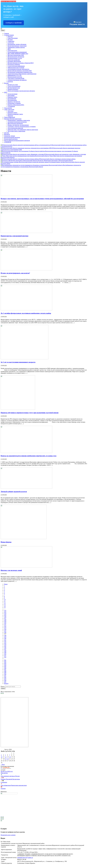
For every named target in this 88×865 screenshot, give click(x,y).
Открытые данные (9, 136)
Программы (11, 95)
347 (5, 649)
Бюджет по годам (13, 84)
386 (5, 668)
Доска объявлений (9, 117)
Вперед (6, 683)
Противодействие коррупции (12, 118)
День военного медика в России (10, 776)
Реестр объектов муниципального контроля (17, 140)
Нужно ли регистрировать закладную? (15, 273)
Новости (10, 36)
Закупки (6, 132)
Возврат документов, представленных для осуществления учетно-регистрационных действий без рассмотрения (42, 199)
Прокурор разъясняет (14, 60)
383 (5, 663)
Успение (3, 788)
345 (5, 646)
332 (5, 626)
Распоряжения (12, 98)
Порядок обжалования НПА (16, 105)
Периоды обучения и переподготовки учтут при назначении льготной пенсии (29, 413)
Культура (10, 81)
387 (5, 669)
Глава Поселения (13, 38)
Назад (6, 584)
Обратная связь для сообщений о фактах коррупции (23, 129)
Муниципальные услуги (15, 58)
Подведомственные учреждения (17, 46)
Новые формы (6, 542)
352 (5, 657)
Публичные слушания (14, 103)
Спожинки (4, 782)
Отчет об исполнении (14, 86)
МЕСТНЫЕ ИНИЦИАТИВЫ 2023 (18, 53)
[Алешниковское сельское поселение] (1, 28)
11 (4, 601)
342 (5, 641)
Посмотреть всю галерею (8, 835)
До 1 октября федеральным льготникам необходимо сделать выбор (26, 313)
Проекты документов (14, 101)
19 (5, 759)
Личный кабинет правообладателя (14, 491)
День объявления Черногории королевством (14, 785)
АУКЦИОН (7, 142)
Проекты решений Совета (15, 114)
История (10, 39)
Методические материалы (15, 123)
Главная (6, 33)
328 (5, 620)
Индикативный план (14, 87)
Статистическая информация (16, 66)
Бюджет (6, 83)
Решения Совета (12, 97)
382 (5, 661)
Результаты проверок (14, 64)
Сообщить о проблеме (14, 23)
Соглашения (11, 106)
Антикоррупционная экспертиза (17, 122)
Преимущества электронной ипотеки (14, 236)
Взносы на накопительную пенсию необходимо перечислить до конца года (28, 456)
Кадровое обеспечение (14, 61)
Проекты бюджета (13, 89)
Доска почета (8, 108)
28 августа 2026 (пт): (7, 771)
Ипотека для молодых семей (11, 570)
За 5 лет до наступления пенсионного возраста (18, 362)
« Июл (3, 764)
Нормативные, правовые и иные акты (19, 120)
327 (5, 618)
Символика (11, 41)
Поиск (2, 686)
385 (5, 666)
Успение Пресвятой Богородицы (10, 779)
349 (5, 652)
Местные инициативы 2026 (16, 55)
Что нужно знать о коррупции (16, 131)
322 (5, 610)
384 (5, 665)
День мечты (4, 773)
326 (5, 616)
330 (5, 623)
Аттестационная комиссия (15, 128)
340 (5, 638)
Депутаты (10, 111)
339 (5, 637)
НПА (5, 92)
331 (5, 624)
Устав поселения (12, 94)
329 (5, 621)
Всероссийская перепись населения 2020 (20, 70)
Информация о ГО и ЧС (15, 75)
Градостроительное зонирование (17, 52)
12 (5, 603)
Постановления (12, 100)
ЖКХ (9, 49)
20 (8, 759)
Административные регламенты (17, 80)
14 (5, 606)
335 (5, 630)
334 (5, 629)
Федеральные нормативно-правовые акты (20, 72)
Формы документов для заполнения (18, 125)
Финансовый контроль (11, 139)
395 (5, 682)
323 (5, 612)
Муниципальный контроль (12, 137)
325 (5, 615)
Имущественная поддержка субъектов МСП (21, 63)
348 (5, 651)
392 (5, 677)
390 (5, 674)
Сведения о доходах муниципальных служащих (22, 126)
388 (5, 671)
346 (5, 648)
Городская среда (12, 50)
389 (5, 672)
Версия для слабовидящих (8, 1)
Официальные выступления (16, 67)
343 (5, 643)
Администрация (9, 35)
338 (5, 635)
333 (5, 627)
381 (5, 660)
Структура (11, 42)
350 (5, 654)
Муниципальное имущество (16, 56)
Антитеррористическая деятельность (18, 69)
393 (5, 679)
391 (5, 675)
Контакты (7, 134)
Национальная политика (15, 77)
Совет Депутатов (9, 109)
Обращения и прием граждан (16, 47)
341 (5, 640)
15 (5, 607)
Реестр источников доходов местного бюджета (21, 91)
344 (5, 644)
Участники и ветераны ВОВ (16, 78)
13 (5, 604)
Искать (3, 688)
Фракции (10, 115)
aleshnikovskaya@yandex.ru (25, 857)
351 (5, 655)
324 (5, 613)
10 (5, 599)
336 (5, 632)
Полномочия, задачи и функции (17, 44)
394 (5, 680)
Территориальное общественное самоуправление (22, 73)
